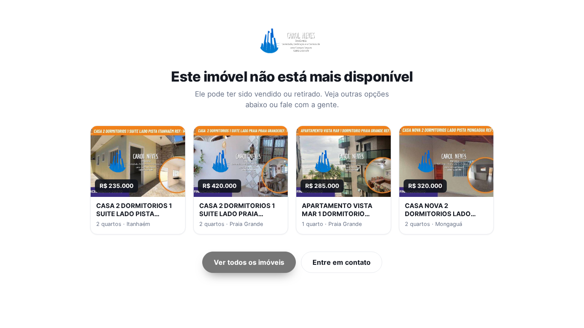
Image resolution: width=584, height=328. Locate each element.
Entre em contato (342, 262)
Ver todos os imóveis (249, 262)
